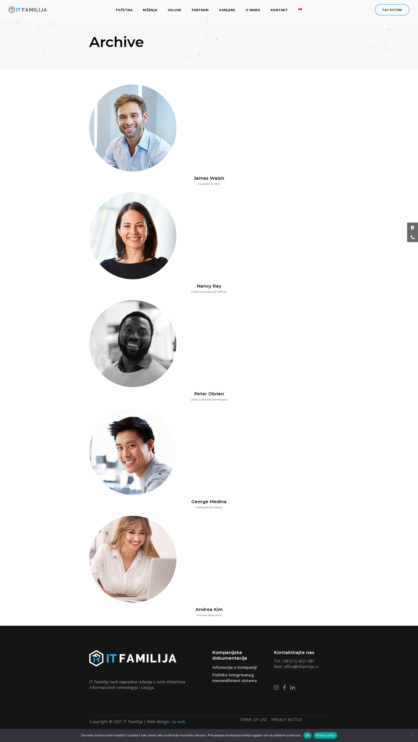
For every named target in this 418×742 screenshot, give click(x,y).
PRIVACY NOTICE (286, 719)
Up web (178, 721)
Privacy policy (325, 735)
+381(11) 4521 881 (298, 661)
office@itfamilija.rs (301, 666)
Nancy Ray (209, 286)
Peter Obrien (209, 393)
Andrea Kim (209, 609)
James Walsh (209, 178)
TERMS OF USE (255, 719)
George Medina (209, 501)
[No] (412, 735)
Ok (308, 735)
